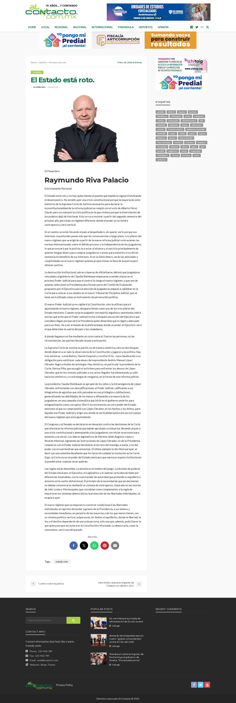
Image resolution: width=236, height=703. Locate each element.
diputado (174, 125)
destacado (173, 120)
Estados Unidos (175, 129)
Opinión (163, 27)
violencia (161, 159)
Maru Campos (163, 142)
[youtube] (207, 685)
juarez (192, 133)
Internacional (102, 27)
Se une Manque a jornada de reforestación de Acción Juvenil (126, 620)
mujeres (202, 142)
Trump (175, 155)
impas (172, 133)
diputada (161, 125)
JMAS (182, 133)
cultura (160, 120)
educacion (196, 125)
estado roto (53, 87)
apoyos (182, 112)
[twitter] (196, 27)
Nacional (80, 27)
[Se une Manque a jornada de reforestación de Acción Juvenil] (99, 623)
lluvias (172, 138)
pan (202, 146)
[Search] (207, 27)
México (174, 146)
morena (189, 142)
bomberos (162, 116)
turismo (186, 155)
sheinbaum (162, 155)
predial (160, 151)
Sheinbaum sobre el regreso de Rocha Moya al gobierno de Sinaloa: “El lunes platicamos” (126, 657)
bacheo (193, 112)
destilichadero (189, 120)
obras (184, 146)
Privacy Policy (64, 684)
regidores (172, 151)
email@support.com (47, 660)
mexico (178, 142)
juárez (202, 133)
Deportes (145, 27)
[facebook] (191, 27)
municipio (162, 146)
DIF (201, 120)
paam (194, 146)
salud (184, 151)
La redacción (39, 87)
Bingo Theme (48, 664)
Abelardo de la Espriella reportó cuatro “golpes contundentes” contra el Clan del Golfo (126, 638)
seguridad (195, 151)
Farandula (126, 27)
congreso (199, 116)
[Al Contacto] (51, 11)
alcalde (160, 112)
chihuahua (176, 116)
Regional (61, 27)
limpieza (161, 138)
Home (32, 27)
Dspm (184, 125)
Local (45, 27)
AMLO (171, 112)
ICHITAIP (161, 133)
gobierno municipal (196, 129)
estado (160, 129)
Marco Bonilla (186, 138)
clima (187, 116)
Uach (196, 155)
